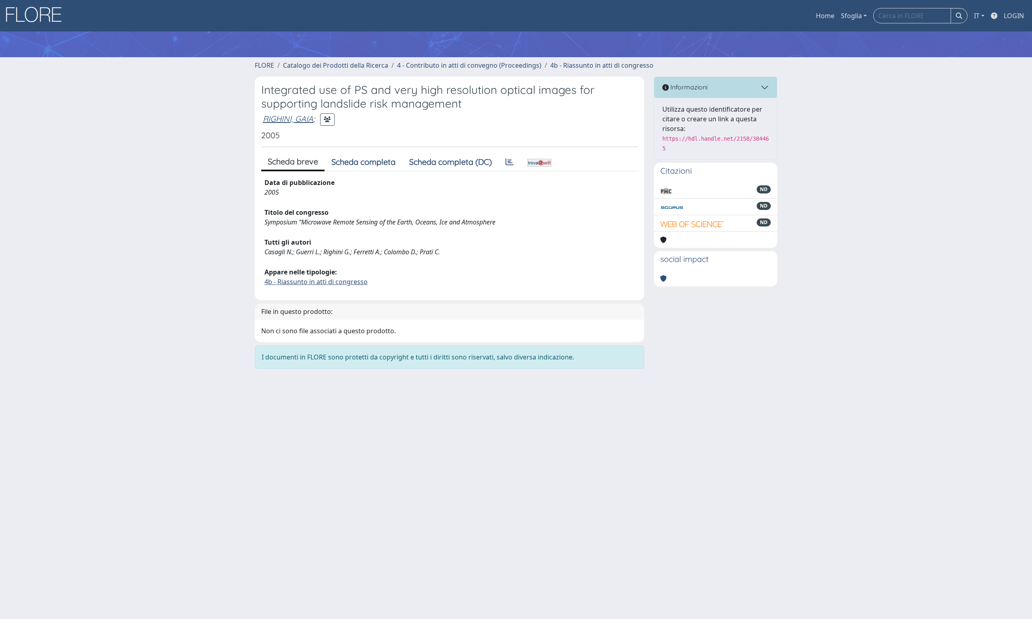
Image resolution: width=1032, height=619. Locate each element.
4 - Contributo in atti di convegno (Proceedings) (469, 65)
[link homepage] (37, 16)
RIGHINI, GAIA (288, 119)
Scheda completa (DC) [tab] (450, 162)
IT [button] (977, 15)
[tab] (509, 162)
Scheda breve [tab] (293, 161)
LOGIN (1014, 15)
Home (825, 15)
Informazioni (688, 87)
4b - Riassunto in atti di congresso (601, 65)
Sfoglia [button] (851, 15)
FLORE (264, 65)
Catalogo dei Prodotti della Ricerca (335, 65)
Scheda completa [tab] (363, 162)
